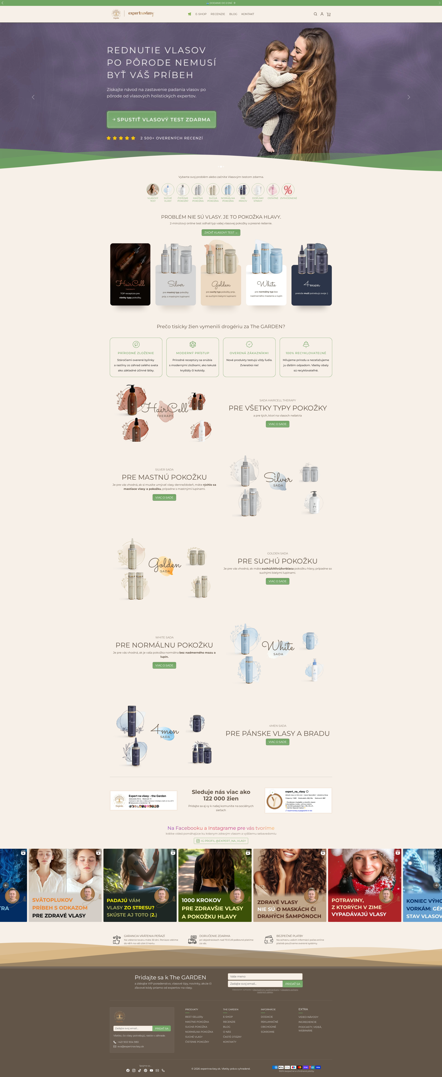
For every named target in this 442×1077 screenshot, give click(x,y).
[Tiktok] (140, 1070)
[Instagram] (134, 1070)
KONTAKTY (229, 1041)
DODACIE (267, 1016)
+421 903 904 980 (128, 1042)
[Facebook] (128, 1070)
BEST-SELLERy (194, 1016)
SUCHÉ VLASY (194, 1036)
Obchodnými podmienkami (266, 989)
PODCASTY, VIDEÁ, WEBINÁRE (310, 1028)
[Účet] (322, 14)
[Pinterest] (145, 1070)
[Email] (157, 1070)
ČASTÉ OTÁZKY (232, 1036)
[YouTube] (151, 1070)
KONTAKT (247, 14)
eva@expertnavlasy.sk (131, 1046)
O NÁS (227, 1031)
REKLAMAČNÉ (269, 1021)
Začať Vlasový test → (221, 232)
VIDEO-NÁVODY (308, 1017)
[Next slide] (436, 885)
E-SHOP (200, 14)
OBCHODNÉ (268, 1026)
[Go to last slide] (6, 885)
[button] (315, 14)
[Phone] (163, 1070)
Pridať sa (292, 984)
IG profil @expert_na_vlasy (223, 841)
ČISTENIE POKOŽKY (197, 1041)
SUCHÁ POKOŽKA (196, 1026)
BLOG (233, 14)
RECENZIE (218, 14)
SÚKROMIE (267, 1031)
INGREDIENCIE (307, 1022)
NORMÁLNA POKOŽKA (199, 1031)
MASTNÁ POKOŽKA (197, 1021)
